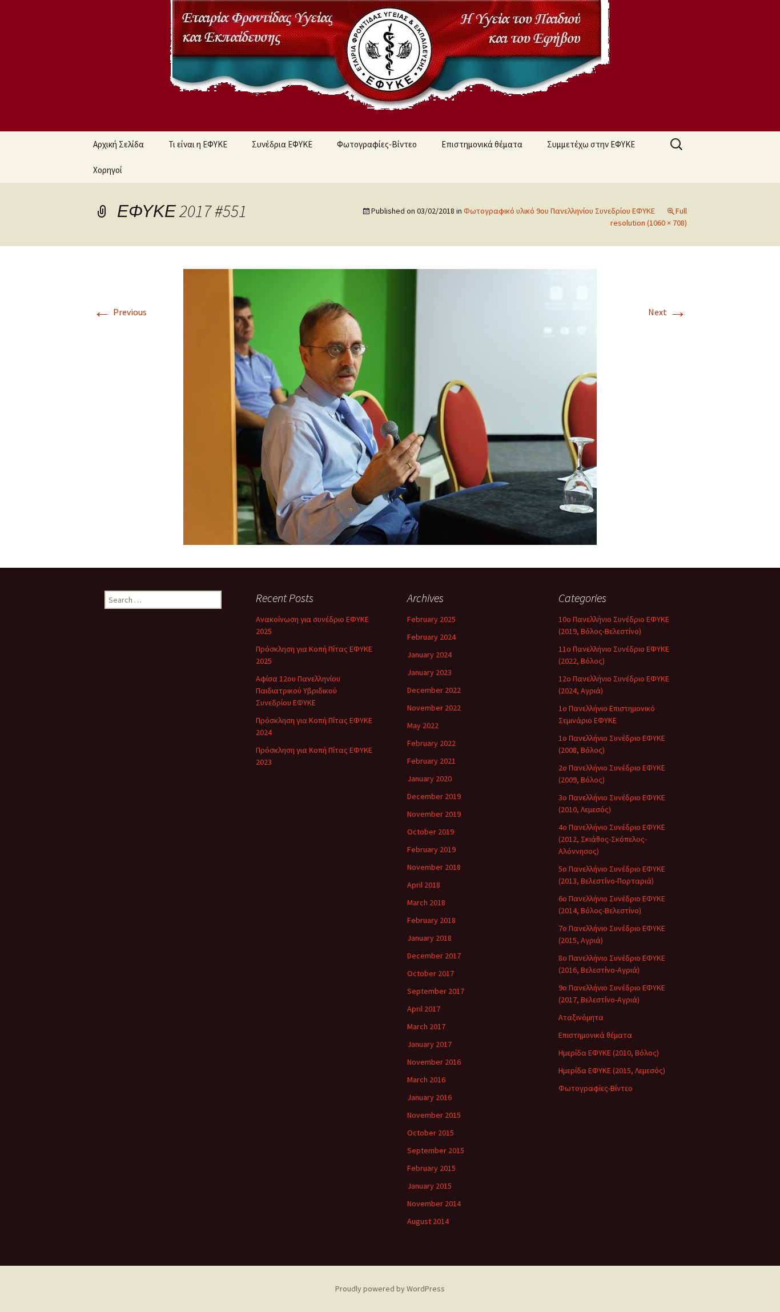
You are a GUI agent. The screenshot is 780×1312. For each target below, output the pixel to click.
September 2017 (435, 991)
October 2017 (430, 973)
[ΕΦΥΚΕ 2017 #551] (390, 405)
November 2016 (434, 1062)
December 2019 (434, 796)
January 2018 (429, 938)
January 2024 (429, 654)
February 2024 (431, 637)
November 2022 (434, 708)
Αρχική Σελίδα (118, 144)
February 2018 (431, 920)
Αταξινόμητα (581, 1017)
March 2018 (426, 902)
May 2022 (423, 725)
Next (667, 312)
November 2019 (434, 814)
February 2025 (431, 619)
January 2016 (429, 1097)
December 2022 (434, 690)
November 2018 (434, 867)
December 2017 (434, 955)
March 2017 (426, 1026)
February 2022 (431, 743)
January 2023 (429, 672)
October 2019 (430, 831)
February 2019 (431, 849)
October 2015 (430, 1133)
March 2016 (426, 1079)
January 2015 (429, 1186)
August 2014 (428, 1221)
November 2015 (434, 1115)
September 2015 (435, 1150)
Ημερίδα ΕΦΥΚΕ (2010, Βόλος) (608, 1053)
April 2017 (423, 1009)
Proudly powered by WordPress (390, 1288)
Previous (120, 312)
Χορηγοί (107, 169)
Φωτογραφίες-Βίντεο (377, 144)
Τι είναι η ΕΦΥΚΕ (197, 144)
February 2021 (431, 761)
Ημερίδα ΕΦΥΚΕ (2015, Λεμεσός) (611, 1070)
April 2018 (423, 885)
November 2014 (434, 1203)
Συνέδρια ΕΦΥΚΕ (282, 144)
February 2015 (431, 1168)
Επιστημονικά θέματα (481, 144)
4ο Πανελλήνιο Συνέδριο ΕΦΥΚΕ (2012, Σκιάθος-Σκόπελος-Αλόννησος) (611, 839)
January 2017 (429, 1044)
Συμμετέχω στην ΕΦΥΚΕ (591, 144)
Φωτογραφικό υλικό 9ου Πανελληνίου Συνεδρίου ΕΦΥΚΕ (559, 211)
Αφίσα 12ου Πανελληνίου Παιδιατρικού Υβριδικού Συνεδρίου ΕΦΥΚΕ (298, 690)
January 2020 (429, 778)
